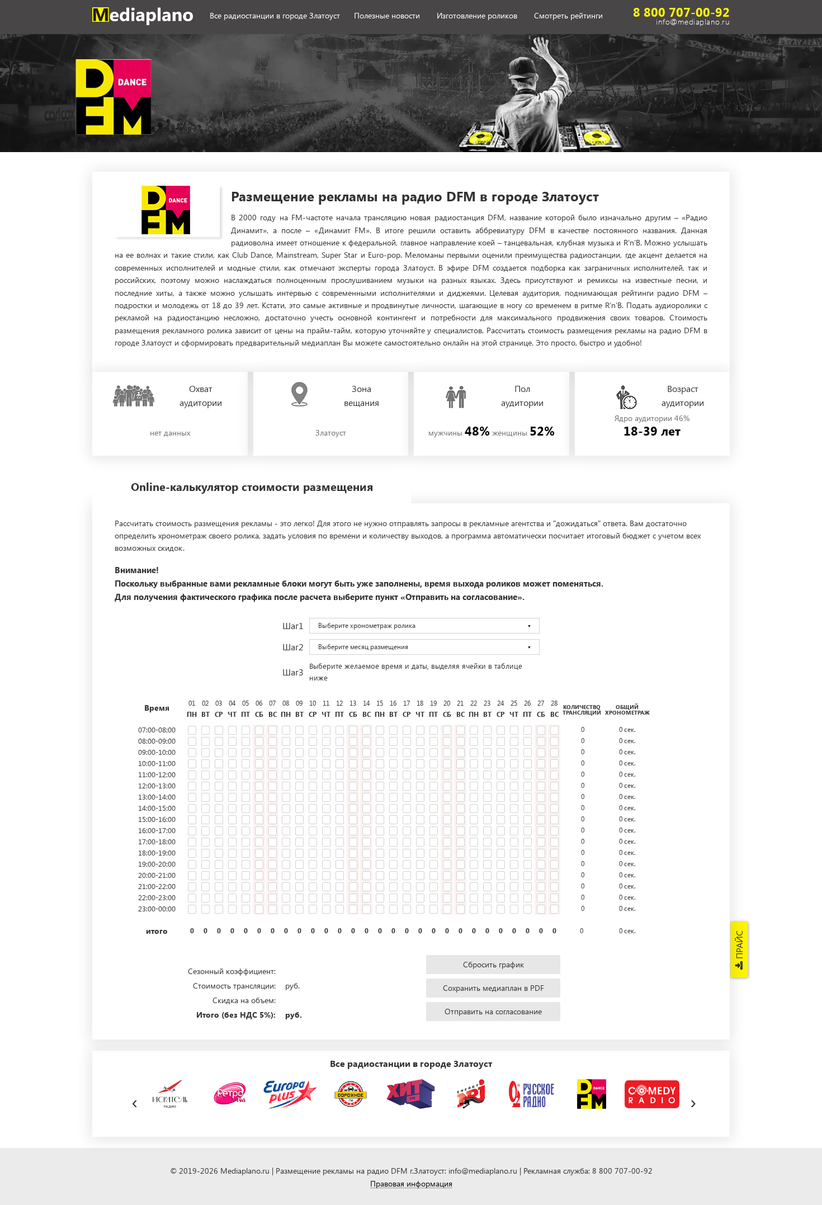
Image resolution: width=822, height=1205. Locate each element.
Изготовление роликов (477, 16)
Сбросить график (493, 964)
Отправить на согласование (493, 1011)
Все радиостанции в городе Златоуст (275, 16)
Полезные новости (387, 16)
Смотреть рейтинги (568, 16)
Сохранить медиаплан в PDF (493, 987)
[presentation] (134, 1100)
